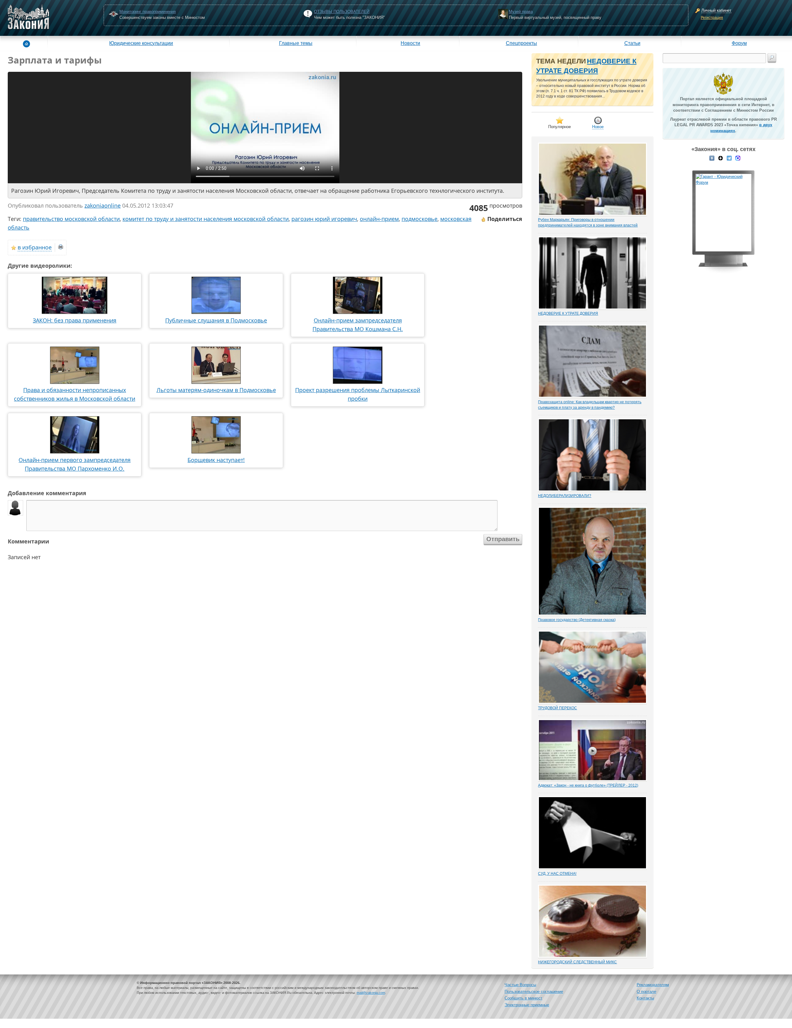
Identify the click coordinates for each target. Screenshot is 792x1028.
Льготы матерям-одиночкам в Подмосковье (216, 390)
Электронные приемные (527, 1005)
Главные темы (295, 43)
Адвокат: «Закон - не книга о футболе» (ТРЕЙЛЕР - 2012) (588, 785)
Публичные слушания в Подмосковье (216, 320)
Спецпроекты (521, 43)
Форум (739, 43)
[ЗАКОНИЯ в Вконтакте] (711, 157)
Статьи (632, 43)
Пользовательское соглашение (534, 991)
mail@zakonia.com (371, 993)
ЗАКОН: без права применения (74, 320)
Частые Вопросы (520, 985)
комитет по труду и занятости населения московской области (206, 218)
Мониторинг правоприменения (147, 11)
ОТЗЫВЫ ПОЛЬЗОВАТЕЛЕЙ (341, 11)
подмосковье (419, 218)
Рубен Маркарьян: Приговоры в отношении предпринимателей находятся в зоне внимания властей (588, 222)
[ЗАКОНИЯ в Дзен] (720, 157)
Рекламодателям (653, 985)
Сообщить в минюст (523, 998)
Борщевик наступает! (216, 460)
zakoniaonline (102, 205)
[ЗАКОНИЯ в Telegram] (729, 157)
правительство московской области (71, 218)
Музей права (521, 11)
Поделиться (504, 218)
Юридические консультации (141, 43)
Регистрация (712, 17)
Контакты (645, 998)
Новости (410, 43)
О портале (646, 991)
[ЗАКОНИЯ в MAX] (737, 157)
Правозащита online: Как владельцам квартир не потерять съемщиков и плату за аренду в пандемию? (589, 404)
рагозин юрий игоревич (324, 218)
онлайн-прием (379, 218)
